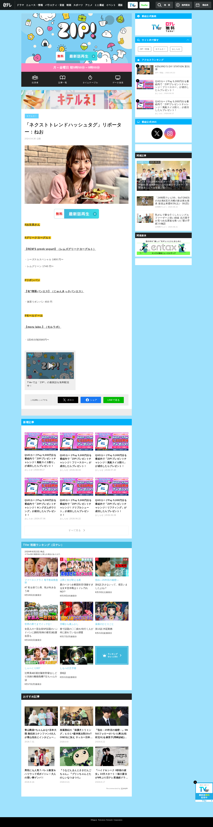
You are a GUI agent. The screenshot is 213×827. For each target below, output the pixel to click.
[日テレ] (7, 5)
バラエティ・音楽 (54, 5)
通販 (120, 5)
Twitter (157, 133)
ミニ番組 (99, 5)
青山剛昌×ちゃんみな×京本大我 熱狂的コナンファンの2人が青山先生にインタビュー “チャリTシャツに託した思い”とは (41, 734)
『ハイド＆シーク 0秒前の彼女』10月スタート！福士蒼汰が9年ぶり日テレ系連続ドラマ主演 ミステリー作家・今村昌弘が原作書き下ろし (111, 774)
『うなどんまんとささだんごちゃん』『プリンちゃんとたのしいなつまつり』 (75, 774)
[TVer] (133, 5)
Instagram (170, 133)
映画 (69, 5)
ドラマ (20, 5)
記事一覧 (62, 82)
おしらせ (176, 49)
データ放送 (117, 82)
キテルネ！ (31, 116)
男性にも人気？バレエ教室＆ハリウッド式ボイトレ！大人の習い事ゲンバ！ (40, 774)
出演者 (35, 82)
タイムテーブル (90, 82)
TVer (76, 214)
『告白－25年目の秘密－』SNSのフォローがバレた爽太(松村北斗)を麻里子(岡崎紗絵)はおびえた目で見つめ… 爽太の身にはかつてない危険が (111, 734)
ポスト (70, 400)
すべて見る (75, 530)
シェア (93, 400)
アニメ (89, 5)
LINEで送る (113, 400)
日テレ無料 (170, 27)
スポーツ (78, 5)
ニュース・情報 (34, 5)
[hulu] (144, 5)
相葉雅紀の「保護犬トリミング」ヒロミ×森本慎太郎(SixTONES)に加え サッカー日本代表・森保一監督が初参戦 (76, 734)
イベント (111, 5)
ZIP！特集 (144, 49)
